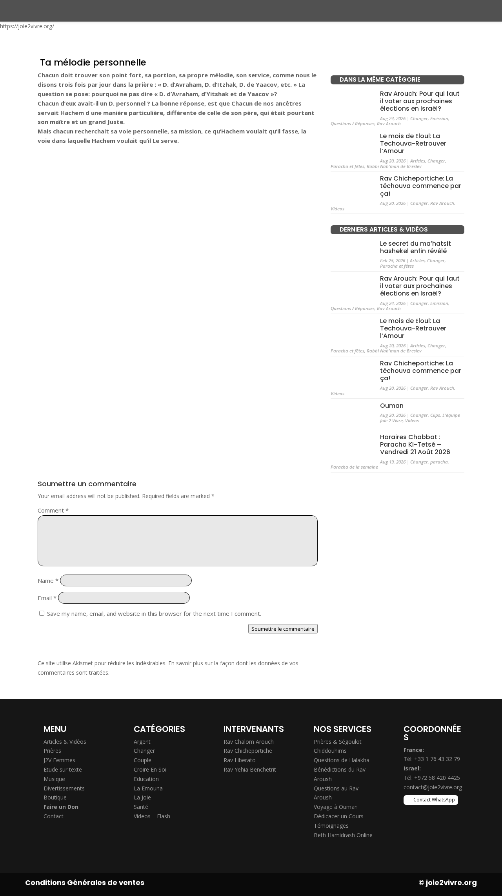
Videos (337, 209)
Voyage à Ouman (336, 806)
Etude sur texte (63, 769)
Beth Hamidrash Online (343, 835)
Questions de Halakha (341, 760)
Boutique (55, 797)
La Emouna (148, 788)
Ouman (392, 405)
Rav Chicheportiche (248, 750)
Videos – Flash (152, 816)
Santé (141, 806)
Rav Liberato (240, 760)
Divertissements (64, 788)
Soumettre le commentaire (283, 628)
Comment (53, 510)
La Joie (142, 797)
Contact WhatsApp (434, 799)
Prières (52, 750)
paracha (439, 462)
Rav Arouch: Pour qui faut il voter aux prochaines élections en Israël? (420, 101)
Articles (417, 161)
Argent (142, 741)
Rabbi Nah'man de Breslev (394, 166)
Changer (419, 118)
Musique (54, 779)
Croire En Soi (150, 769)
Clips (435, 415)
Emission (439, 118)
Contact (54, 816)
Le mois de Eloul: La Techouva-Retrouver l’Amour (413, 143)
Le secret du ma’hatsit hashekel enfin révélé (415, 247)
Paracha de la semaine (354, 467)
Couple (142, 760)
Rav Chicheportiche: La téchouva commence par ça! (420, 186)
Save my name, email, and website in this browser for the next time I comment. (154, 613)
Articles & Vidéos (65, 741)
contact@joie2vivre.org (433, 787)
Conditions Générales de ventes (84, 882)
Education (146, 779)
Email (47, 598)
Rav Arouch (389, 123)
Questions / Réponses (353, 123)
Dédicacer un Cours (339, 816)
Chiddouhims (330, 750)
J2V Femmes (59, 760)
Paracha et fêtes (347, 166)
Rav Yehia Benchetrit (250, 769)
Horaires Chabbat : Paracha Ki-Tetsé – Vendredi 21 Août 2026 (415, 444)
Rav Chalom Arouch (249, 741)
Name (48, 580)
